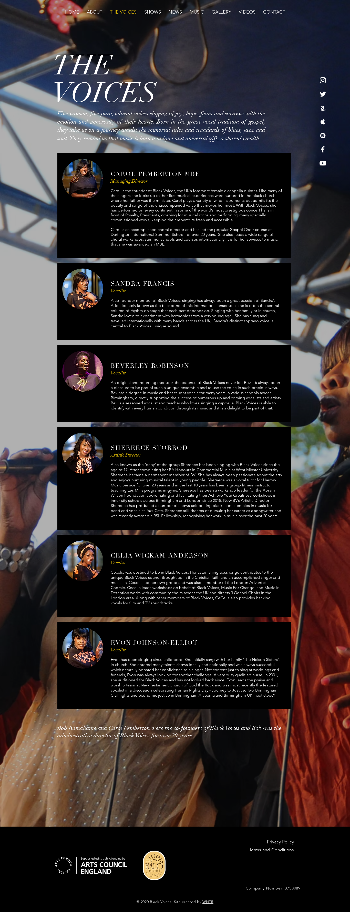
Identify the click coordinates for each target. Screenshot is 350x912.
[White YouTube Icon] (323, 163)
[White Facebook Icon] (323, 149)
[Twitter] (323, 94)
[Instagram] (323, 80)
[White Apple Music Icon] (323, 122)
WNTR (207, 901)
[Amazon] (323, 108)
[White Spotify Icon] (323, 135)
